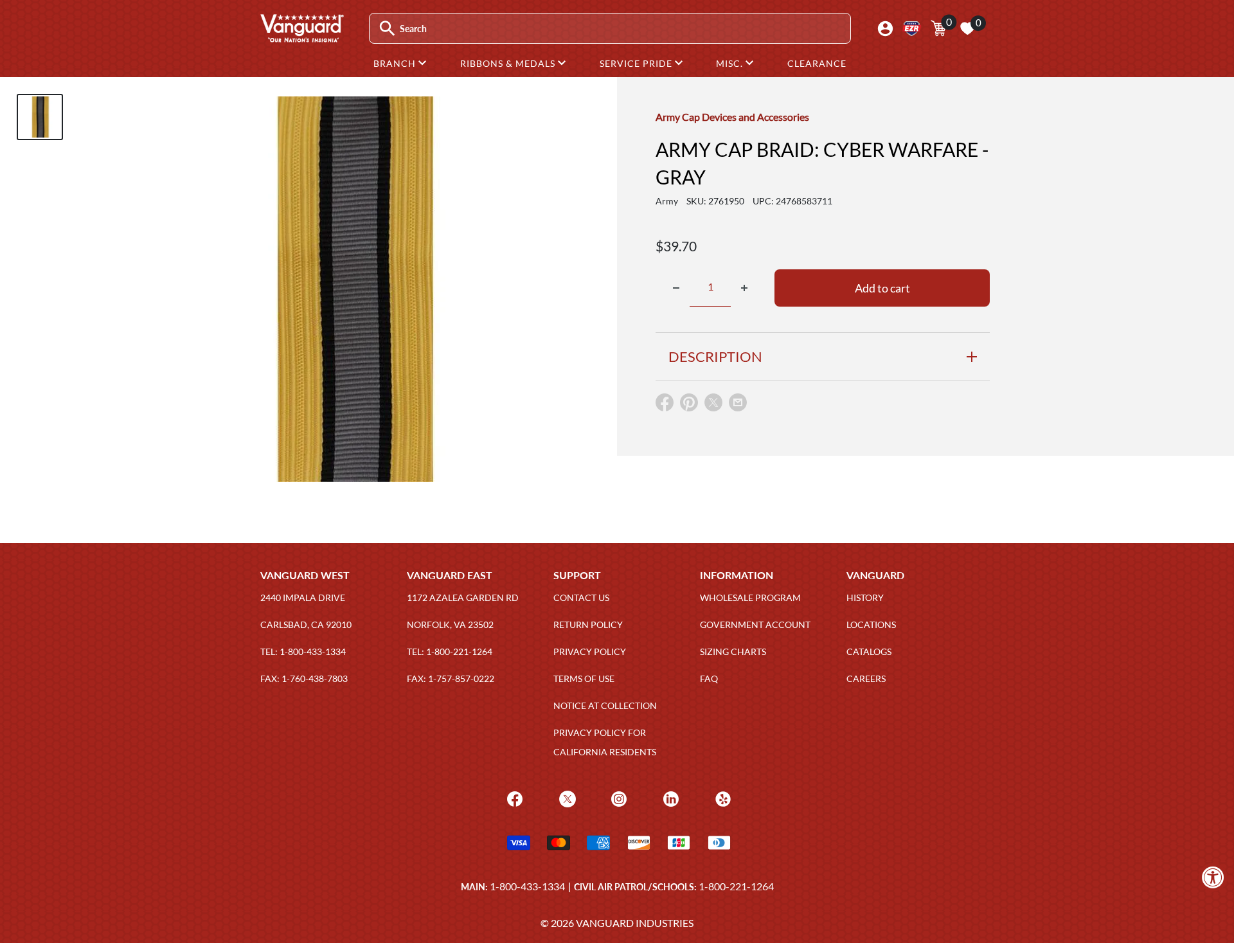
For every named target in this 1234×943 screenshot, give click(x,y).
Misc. (731, 63)
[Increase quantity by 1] (744, 288)
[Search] (387, 29)
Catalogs (868, 651)
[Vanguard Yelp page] (721, 798)
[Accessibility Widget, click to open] (1213, 877)
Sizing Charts (733, 651)
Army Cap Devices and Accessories (732, 117)
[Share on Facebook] (665, 405)
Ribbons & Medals (509, 63)
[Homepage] (301, 38)
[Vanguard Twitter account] (566, 798)
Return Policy (588, 624)
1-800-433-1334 (527, 886)
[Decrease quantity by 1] (676, 288)
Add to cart (882, 288)
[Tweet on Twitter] (713, 405)
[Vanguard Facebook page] (513, 798)
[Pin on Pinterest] (689, 405)
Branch (395, 63)
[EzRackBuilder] (911, 28)
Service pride (637, 63)
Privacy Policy (589, 651)
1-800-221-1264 (736, 886)
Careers (866, 678)
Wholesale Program (750, 597)
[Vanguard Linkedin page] (669, 798)
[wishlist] (967, 28)
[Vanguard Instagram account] (617, 798)
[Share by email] (738, 403)
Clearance (816, 63)
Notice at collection (605, 705)
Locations (871, 624)
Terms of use (583, 678)
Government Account (755, 624)
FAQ (709, 678)
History (865, 597)
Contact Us (581, 597)
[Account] (885, 29)
